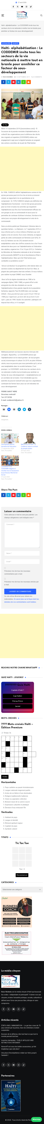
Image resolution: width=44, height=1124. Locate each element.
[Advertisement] (22, 169)
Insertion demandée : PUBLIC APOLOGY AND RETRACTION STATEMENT (17, 1041)
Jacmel (17, 706)
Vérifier (4, 777)
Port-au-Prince (17, 701)
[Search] (41, 15)
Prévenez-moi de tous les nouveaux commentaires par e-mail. (17, 572)
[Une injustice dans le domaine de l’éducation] (10, 438)
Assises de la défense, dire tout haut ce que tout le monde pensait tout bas (19, 1035)
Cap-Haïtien (17, 696)
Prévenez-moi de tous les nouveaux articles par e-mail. (21, 583)
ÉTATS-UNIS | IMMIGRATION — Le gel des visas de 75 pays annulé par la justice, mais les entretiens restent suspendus (21, 1028)
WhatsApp (36, 1119)
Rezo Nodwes (8, 77)
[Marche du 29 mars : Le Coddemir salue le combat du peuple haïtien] (30, 438)
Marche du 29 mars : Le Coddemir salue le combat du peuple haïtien (29, 446)
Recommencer (22, 875)
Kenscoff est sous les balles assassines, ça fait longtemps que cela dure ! (18, 1048)
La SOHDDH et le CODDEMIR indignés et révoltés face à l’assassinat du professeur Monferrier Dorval (10, 471)
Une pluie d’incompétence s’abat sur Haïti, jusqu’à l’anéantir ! (18, 1054)
